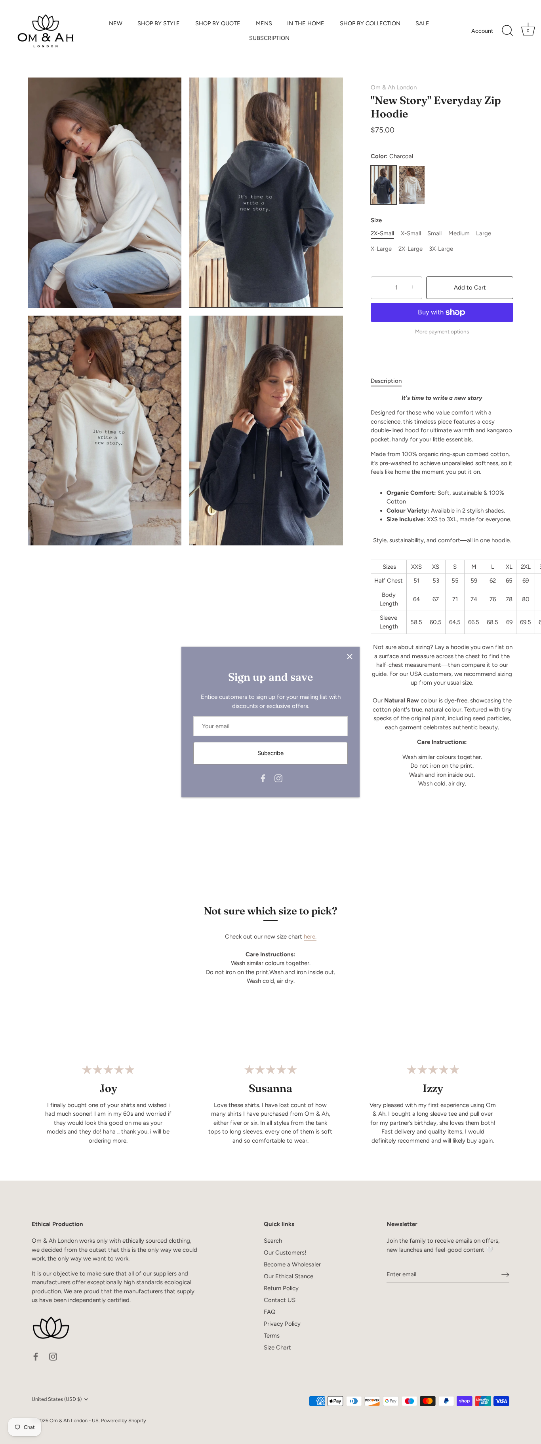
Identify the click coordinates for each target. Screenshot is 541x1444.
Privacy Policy (282, 1323)
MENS (264, 23)
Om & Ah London (394, 87)
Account (482, 30)
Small (434, 233)
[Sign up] (505, 1275)
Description (386, 380)
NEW (115, 23)
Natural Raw (412, 185)
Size (376, 220)
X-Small (411, 233)
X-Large (381, 248)
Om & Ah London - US (74, 1420)
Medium (459, 233)
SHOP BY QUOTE (217, 23)
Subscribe (270, 753)
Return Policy (281, 1288)
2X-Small (382, 233)
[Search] (507, 31)
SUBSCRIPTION (269, 38)
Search (273, 1240)
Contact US (279, 1300)
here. (310, 936)
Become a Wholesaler (292, 1264)
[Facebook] (263, 778)
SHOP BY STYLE (158, 23)
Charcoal (383, 185)
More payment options (442, 331)
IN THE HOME (305, 23)
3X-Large (441, 248)
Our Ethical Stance (288, 1276)
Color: (392, 156)
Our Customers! (285, 1252)
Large (483, 233)
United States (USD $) (57, 1399)
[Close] (349, 656)
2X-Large (410, 248)
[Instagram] (278, 778)
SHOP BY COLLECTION (370, 23)
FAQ (270, 1311)
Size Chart (277, 1347)
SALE (422, 23)
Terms (272, 1335)
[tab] (390, 381)
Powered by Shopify (123, 1420)
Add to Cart (470, 287)
